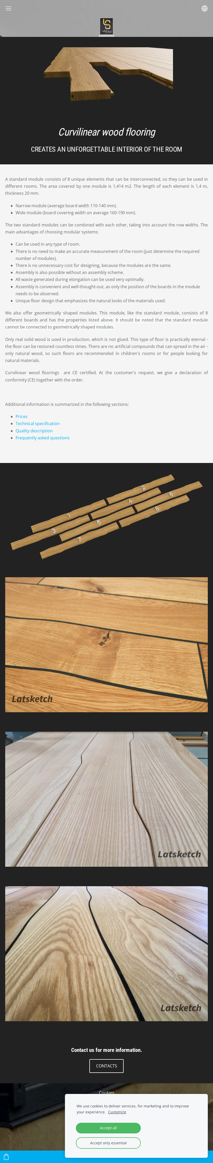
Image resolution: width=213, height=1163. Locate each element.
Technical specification (38, 423)
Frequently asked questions (43, 438)
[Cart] (6, 1157)
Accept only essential (108, 1142)
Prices (22, 416)
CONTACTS (106, 1066)
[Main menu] (8, 8)
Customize (117, 1112)
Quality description (34, 431)
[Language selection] (204, 8)
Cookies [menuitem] (106, 1092)
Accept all (108, 1127)
